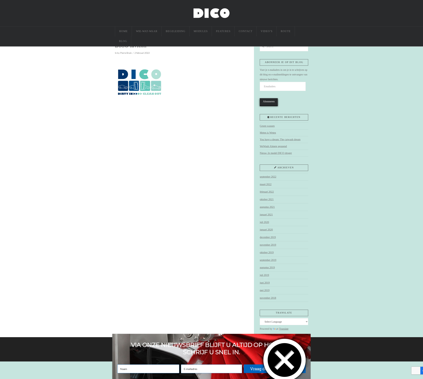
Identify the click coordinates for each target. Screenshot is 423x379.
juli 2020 (264, 222)
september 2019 (268, 260)
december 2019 (268, 237)
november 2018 (268, 297)
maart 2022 (265, 184)
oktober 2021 (267, 199)
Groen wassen (267, 126)
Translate (283, 328)
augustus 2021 (267, 207)
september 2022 (268, 176)
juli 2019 (264, 275)
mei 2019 (264, 290)
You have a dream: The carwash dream (280, 139)
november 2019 (268, 244)
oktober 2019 (267, 252)
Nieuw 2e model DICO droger (276, 153)
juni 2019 (265, 282)
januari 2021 (266, 214)
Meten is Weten (268, 132)
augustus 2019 (267, 267)
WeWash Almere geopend (273, 146)
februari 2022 (267, 191)
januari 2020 (266, 229)
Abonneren (269, 101)
